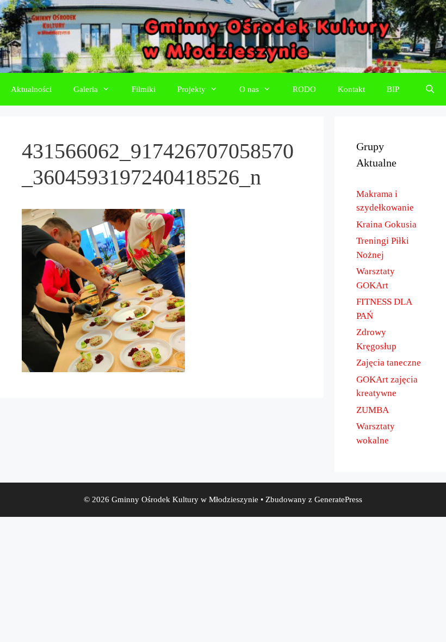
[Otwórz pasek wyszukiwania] (430, 89)
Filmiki (144, 89)
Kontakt (351, 89)
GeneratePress (338, 499)
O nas (249, 89)
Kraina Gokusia (386, 224)
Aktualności (31, 89)
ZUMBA (372, 410)
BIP (393, 89)
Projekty (191, 89)
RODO (304, 89)
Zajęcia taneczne (388, 362)
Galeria (85, 89)
